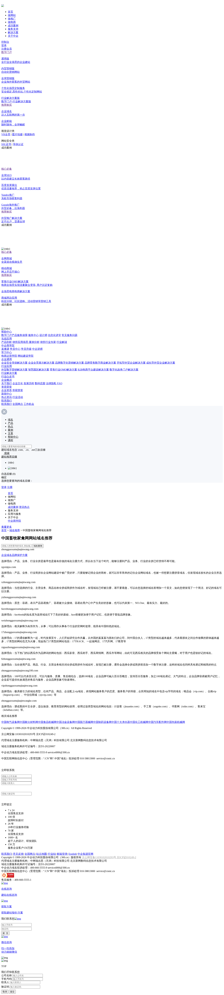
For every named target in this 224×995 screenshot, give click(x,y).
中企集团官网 (85, 853)
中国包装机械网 (176, 722)
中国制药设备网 (102, 722)
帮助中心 (6, 331)
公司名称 (6, 975)
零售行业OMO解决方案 (63, 369)
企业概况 (6, 380)
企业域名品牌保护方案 (14, 555)
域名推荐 (14, 530)
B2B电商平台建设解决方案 (93, 369)
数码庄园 (40, 383)
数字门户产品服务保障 (14, 335)
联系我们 (6, 400)
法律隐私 (51, 383)
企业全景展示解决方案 (41, 362)
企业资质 (6, 390)
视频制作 (29, 134)
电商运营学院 (9, 355)
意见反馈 (18, 853)
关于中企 (13, 35)
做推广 (12, 18)
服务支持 (13, 29)
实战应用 (6, 338)
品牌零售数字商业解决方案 (100, 362)
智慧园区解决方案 (38, 369)
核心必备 (6, 168)
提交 (12, 991)
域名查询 (38, 546)
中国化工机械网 (139, 722)
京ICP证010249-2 (126, 857)
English (72, 853)
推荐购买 (6, 104)
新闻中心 (6, 393)
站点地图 (41, 853)
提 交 (5, 933)
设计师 (43, 335)
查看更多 (6, 526)
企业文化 (17, 383)
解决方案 (13, 32)
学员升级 (26, 349)
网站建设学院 (25, 355)
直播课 (5, 349)
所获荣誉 (17, 390)
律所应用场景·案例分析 (26, 342)
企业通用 (6, 359)
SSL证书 (6, 144)
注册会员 (6, 48)
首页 (10, 11)
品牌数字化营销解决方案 (69, 362)
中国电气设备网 (10, 722)
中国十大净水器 (121, 722)
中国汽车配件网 (157, 722)
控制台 (5, 42)
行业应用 (6, 366)
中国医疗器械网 (84, 722)
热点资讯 (6, 397)
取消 (5, 991)
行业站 (52, 853)
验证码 (5, 986)
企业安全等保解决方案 (14, 362)
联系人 (5, 982)
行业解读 (62, 342)
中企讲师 (37, 349)
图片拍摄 (17, 134)
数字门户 (6, 52)
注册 (9, 487)
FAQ (59, 383)
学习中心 (6, 352)
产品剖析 (6, 342)
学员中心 (15, 349)
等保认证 (18, 144)
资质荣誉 (6, 386)
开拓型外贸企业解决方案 (131, 362)
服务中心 (33, 335)
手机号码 (6, 978)
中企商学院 (7, 345)
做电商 (12, 22)
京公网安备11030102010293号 (99, 857)
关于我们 (6, 383)
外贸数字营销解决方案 (14, 369)
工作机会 (29, 404)
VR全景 (5, 134)
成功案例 (13, 25)
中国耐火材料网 (29, 722)
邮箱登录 (62, 853)
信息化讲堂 (54, 335)
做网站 (12, 15)
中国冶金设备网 (65, 722)
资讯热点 (24, 507)
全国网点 (17, 404)
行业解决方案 (9, 373)
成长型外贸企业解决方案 (160, 362)
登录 (4, 45)
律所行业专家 (48, 342)
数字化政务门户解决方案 (124, 369)
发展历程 (29, 383)
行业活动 (17, 397)
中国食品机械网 (47, 722)
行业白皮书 (7, 376)
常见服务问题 (69, 335)
